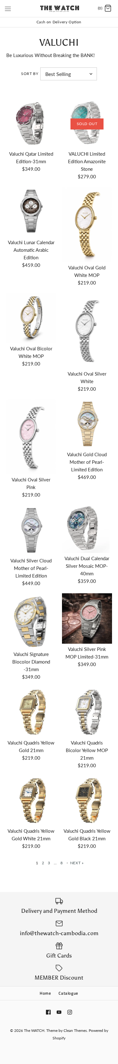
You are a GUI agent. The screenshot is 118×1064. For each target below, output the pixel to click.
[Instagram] (69, 1012)
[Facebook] (48, 1012)
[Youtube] (59, 1012)
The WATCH (34, 1030)
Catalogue (68, 993)
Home (45, 993)
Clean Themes (75, 1030)
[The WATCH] (59, 8)
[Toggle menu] (8, 8)
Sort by (29, 73)
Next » (77, 862)
